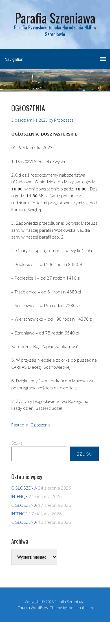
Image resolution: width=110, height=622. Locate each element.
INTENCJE (19, 496)
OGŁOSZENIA (24, 488)
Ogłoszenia (40, 425)
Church (23, 607)
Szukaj (17, 443)
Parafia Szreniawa (55, 17)
